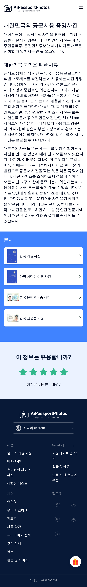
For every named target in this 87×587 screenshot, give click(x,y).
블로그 (12, 552)
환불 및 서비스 (17, 560)
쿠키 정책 (14, 543)
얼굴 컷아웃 (60, 466)
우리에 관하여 (17, 510)
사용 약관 (14, 527)
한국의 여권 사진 (19, 453)
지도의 (12, 518)
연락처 (12, 501)
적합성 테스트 (17, 483)
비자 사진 (14, 461)
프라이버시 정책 (19, 535)
